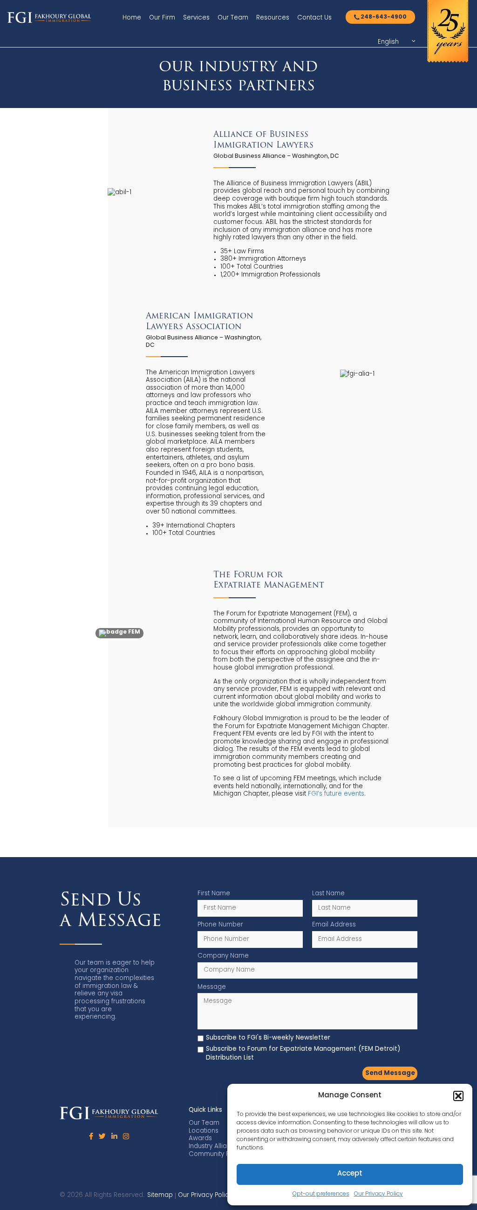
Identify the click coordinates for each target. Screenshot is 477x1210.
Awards (200, 1139)
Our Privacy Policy (378, 1194)
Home (132, 18)
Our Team (233, 18)
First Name (214, 894)
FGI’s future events (336, 794)
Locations (203, 1131)
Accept (349, 1173)
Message (212, 987)
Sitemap (160, 1195)
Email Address (334, 925)
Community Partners (220, 1154)
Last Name (328, 894)
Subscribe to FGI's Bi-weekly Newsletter (268, 1038)
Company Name (223, 956)
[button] (458, 1096)
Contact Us (314, 18)
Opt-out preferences (321, 1194)
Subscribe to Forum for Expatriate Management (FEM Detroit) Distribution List (303, 1053)
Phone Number (220, 925)
